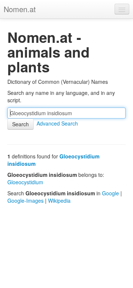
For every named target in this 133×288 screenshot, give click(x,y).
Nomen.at (20, 9)
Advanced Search (57, 123)
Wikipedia (59, 200)
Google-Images (25, 200)
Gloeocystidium (25, 182)
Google (110, 193)
